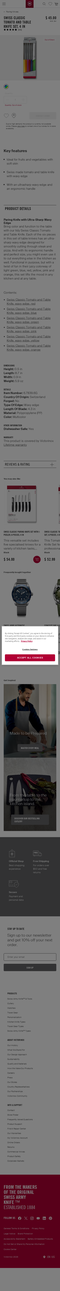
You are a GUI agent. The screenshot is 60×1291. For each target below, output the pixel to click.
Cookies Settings (30, 649)
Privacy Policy (26, 641)
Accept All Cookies (30, 657)
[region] (30, 645)
